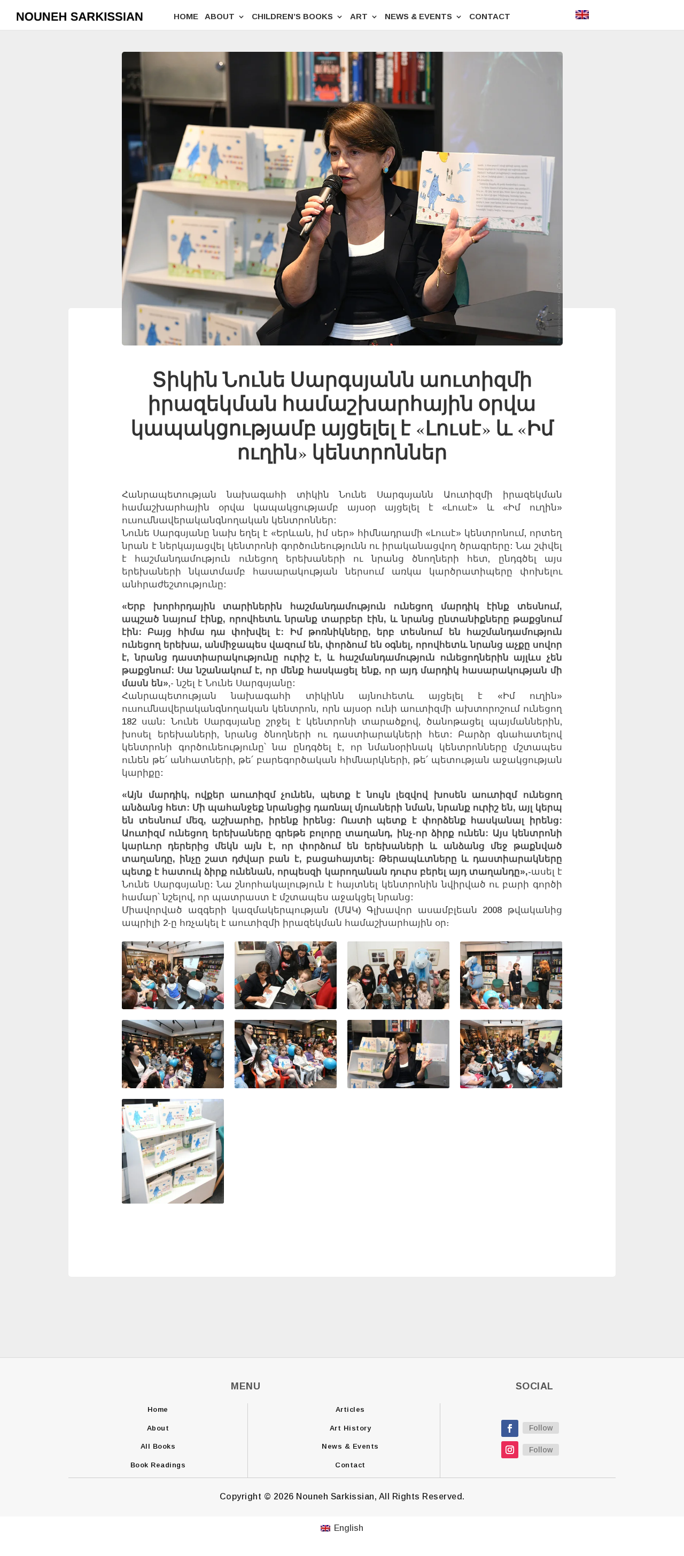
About (158, 1428)
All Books (158, 1446)
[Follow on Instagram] (509, 1449)
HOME (186, 16)
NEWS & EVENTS (418, 16)
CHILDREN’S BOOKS (292, 16)
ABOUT (220, 16)
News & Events (350, 1446)
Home (157, 1409)
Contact (350, 1465)
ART (359, 16)
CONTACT (489, 16)
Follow (541, 1428)
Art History (350, 1428)
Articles (350, 1409)
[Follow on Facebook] (509, 1428)
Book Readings (158, 1465)
